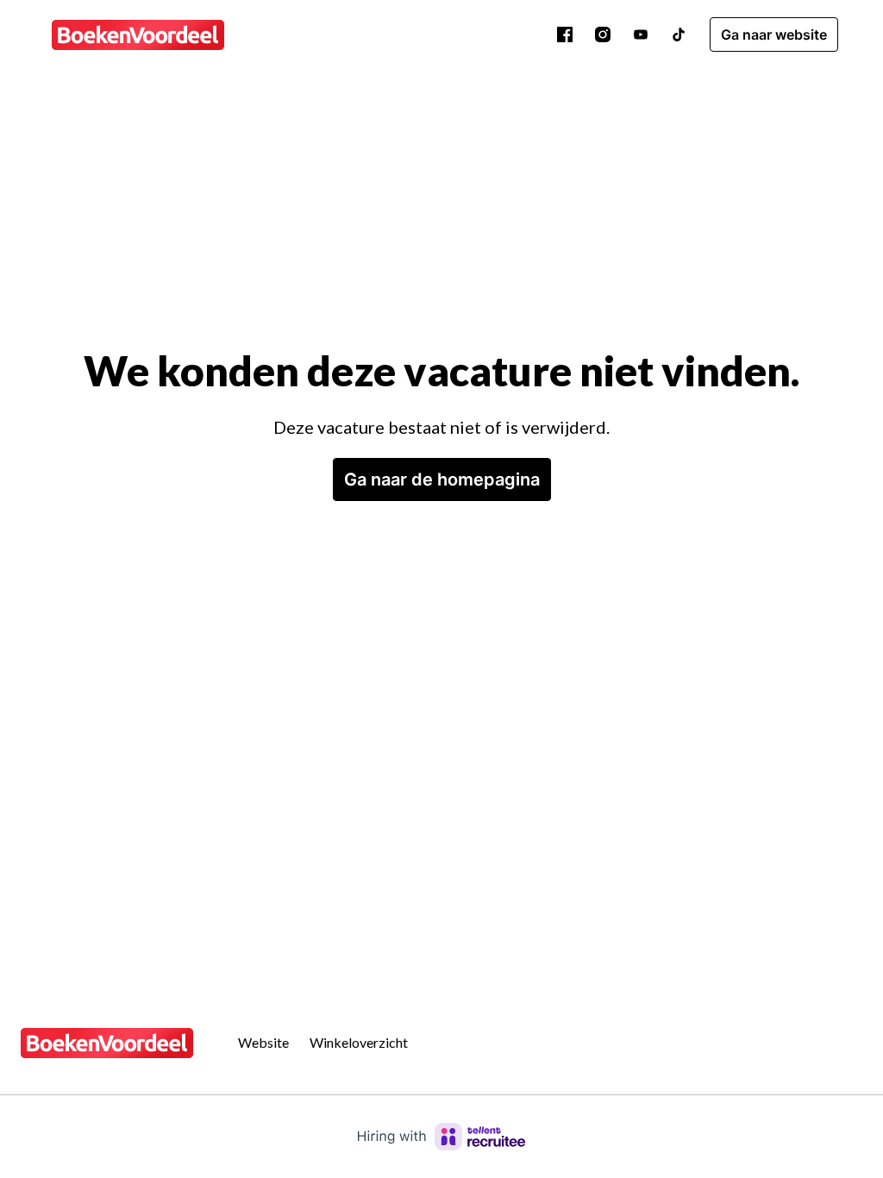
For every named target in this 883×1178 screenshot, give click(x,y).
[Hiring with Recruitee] (441, 1136)
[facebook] (565, 34)
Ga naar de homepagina (442, 479)
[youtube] (640, 34)
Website (263, 1042)
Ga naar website (774, 34)
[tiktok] (678, 34)
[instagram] (603, 34)
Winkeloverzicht (359, 1042)
